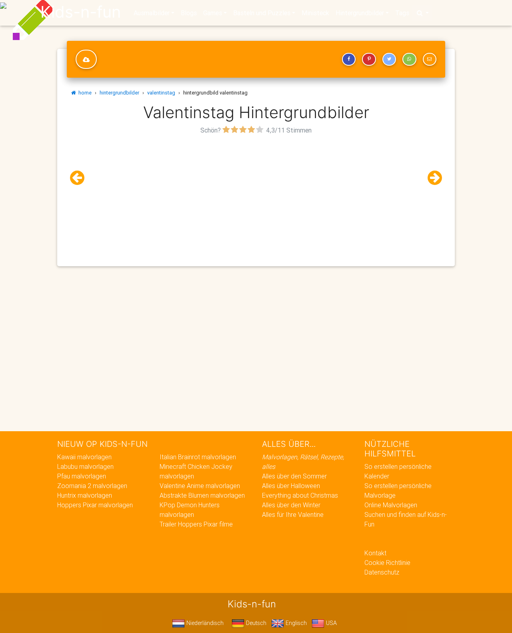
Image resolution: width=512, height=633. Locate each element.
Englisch (295, 623)
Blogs (189, 13)
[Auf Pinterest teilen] (369, 59)
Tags (402, 13)
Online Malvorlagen (390, 505)
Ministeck (315, 13)
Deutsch (255, 623)
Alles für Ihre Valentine (293, 514)
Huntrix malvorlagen (84, 495)
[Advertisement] (256, 193)
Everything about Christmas (300, 495)
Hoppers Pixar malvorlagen (95, 505)
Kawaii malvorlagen (84, 457)
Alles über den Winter (291, 505)
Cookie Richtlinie (387, 563)
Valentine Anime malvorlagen (200, 486)
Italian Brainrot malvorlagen (198, 457)
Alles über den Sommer (294, 476)
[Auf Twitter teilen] (389, 59)
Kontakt (375, 553)
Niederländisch (204, 623)
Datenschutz (381, 572)
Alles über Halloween (291, 486)
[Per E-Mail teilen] (429, 59)
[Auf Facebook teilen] (349, 59)
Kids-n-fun (80, 12)
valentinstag (161, 92)
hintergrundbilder (119, 92)
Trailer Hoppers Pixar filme (196, 524)
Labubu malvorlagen (85, 466)
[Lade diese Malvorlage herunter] (86, 59)
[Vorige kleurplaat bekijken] (80, 178)
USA (330, 623)
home (84, 92)
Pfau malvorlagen (81, 476)
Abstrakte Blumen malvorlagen (202, 495)
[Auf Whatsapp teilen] (409, 59)
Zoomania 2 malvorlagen (92, 486)
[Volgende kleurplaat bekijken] (431, 178)
